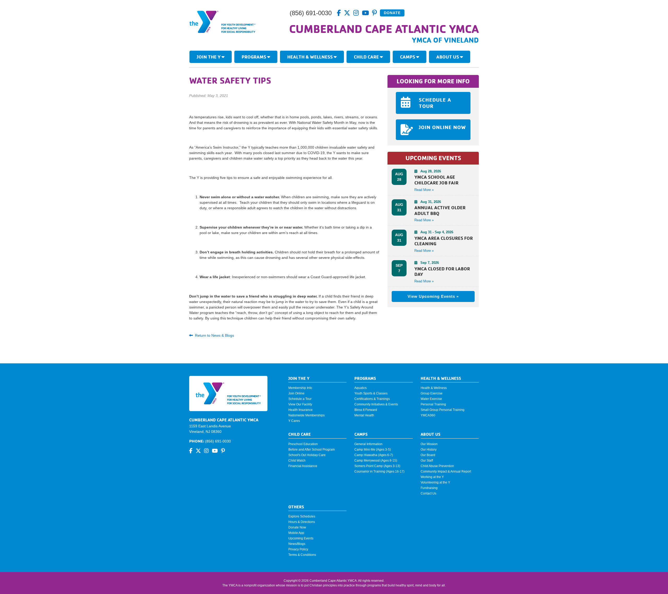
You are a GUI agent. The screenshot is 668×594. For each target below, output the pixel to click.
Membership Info (300, 388)
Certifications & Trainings (372, 399)
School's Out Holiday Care (307, 455)
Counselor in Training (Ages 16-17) (379, 471)
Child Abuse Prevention (437, 466)
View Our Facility (300, 404)
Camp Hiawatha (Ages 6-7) (373, 455)
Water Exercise (431, 399)
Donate (392, 13)
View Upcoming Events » (433, 296)
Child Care (367, 57)
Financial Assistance (302, 466)
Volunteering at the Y (435, 482)
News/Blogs (296, 544)
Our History (429, 449)
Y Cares (294, 421)
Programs (254, 57)
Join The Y (209, 57)
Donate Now (297, 527)
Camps (408, 57)
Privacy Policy (298, 549)
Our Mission (429, 444)
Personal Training (433, 404)
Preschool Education (303, 444)
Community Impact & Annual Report (446, 471)
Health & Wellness (310, 57)
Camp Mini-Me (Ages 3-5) (372, 449)
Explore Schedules (301, 516)
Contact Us (428, 493)
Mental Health (364, 415)
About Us (448, 57)
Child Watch (297, 460)
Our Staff (427, 460)
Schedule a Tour (300, 399)
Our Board (428, 455)
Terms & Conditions (302, 555)
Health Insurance (300, 410)
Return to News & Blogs (214, 335)
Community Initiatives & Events (376, 404)
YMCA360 (428, 415)
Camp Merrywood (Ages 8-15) (375, 460)
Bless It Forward (365, 410)
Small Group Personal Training (442, 410)
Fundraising (429, 488)
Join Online (296, 393)
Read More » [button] (424, 190)
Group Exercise (432, 393)
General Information (368, 444)
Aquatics (360, 388)
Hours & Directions (301, 522)
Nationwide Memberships (306, 415)
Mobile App (296, 533)
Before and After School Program (311, 449)
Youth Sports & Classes (370, 393)
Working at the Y (432, 477)
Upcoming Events (300, 538)
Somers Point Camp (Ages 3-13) (377, 466)
